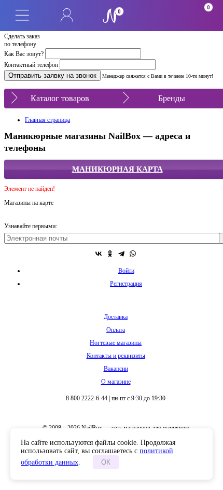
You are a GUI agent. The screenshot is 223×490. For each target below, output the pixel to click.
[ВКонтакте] (98, 253)
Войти (126, 270)
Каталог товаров (60, 98)
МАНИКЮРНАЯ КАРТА (117, 169)
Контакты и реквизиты (116, 355)
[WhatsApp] (132, 253)
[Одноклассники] (110, 253)
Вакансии (116, 368)
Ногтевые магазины (116, 342)
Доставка (116, 316)
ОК (105, 462)
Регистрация (126, 283)
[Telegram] (121, 253)
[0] (156, 15)
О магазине (116, 381)
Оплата (115, 329)
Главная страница (47, 119)
